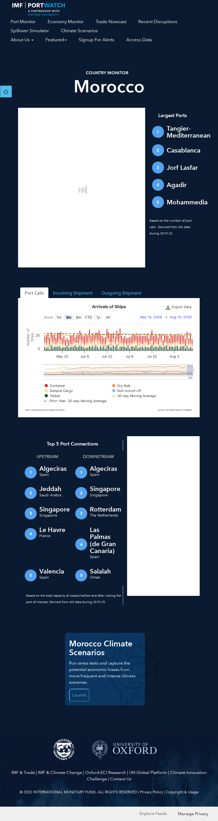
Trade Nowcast (111, 21)
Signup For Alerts (96, 40)
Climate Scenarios (79, 31)
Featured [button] (54, 40)
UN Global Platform (148, 772)
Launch (79, 695)
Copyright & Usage (182, 792)
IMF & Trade (23, 772)
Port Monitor (23, 21)
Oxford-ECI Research (105, 772)
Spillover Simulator (30, 31)
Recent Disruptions (157, 21)
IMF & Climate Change (60, 772)
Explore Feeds (153, 813)
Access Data (139, 40)
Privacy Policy (151, 792)
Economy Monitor (66, 21)
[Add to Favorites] (6, 91)
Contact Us (120, 778)
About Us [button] (21, 40)
